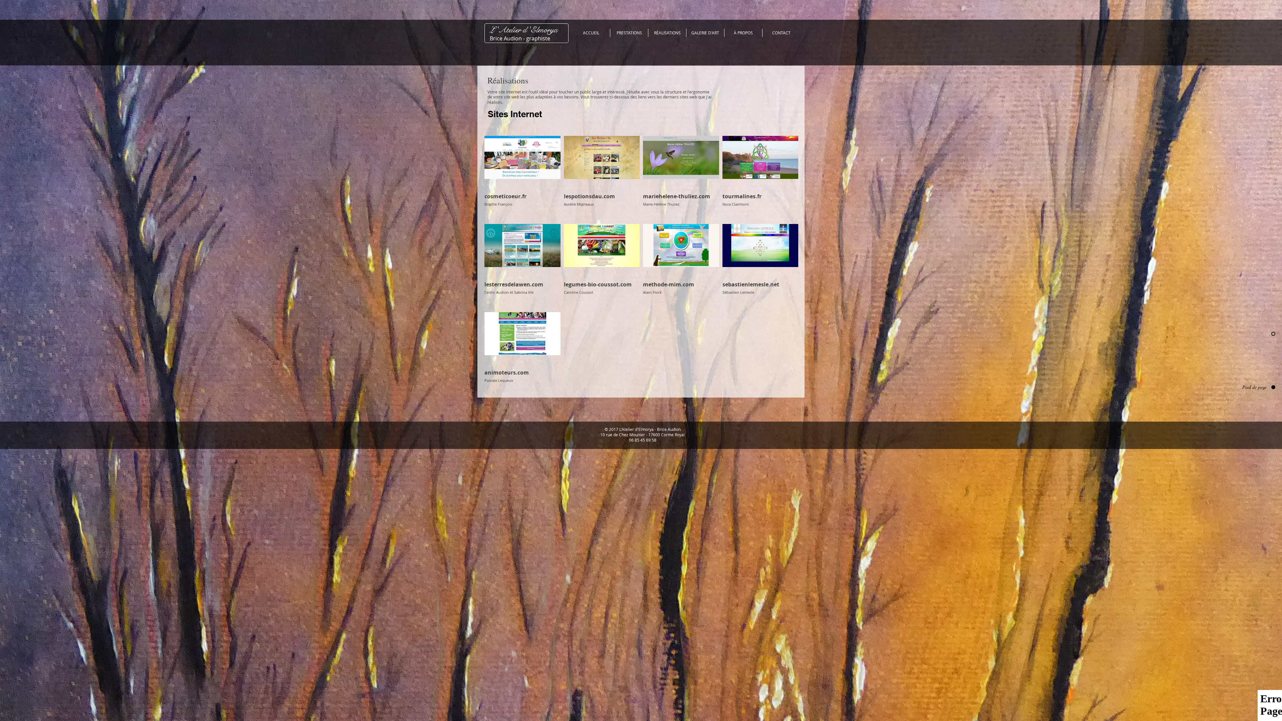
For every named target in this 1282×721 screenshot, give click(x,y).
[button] (667, 33)
